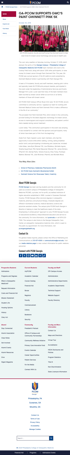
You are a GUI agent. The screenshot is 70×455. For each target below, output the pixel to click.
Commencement (30, 305)
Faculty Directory (54, 300)
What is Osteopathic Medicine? (8, 282)
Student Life (5, 303)
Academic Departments (56, 286)
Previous (21, 39)
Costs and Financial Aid (9, 293)
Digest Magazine (7, 362)
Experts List (6, 24)
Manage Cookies (35, 429)
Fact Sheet (6, 28)
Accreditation (52, 345)
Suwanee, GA (35, 403)
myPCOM (28, 271)
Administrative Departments (57, 281)
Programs (33, 453)
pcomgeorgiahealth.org (27, 228)
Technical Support (54, 290)
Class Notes (5, 338)
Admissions (5, 271)
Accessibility (35, 426)
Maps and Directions (55, 335)
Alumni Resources (7, 352)
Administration (53, 276)
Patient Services (30, 360)
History (5, 33)
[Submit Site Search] (51, 438)
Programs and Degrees (9, 276)
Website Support (54, 295)
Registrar (28, 295)
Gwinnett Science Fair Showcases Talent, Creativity (38, 174)
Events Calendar (30, 350)
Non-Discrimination (54, 367)
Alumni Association (7, 333)
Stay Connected (6, 328)
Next (67, 39)
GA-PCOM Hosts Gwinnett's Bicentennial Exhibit (37, 171)
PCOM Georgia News (11, 7)
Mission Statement (7, 298)
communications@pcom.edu (54, 240)
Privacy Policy (35, 422)
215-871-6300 (37, 240)
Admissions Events (49, 453)
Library (27, 310)
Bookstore (28, 315)
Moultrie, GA (35, 407)
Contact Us (52, 330)
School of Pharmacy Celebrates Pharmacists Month (38, 168)
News (4, 19)
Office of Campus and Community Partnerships (33, 334)
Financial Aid (29, 286)
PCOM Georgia (24, 187)
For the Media (29, 365)
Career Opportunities (32, 355)
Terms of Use (35, 419)
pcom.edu (51, 217)
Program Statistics (54, 357)
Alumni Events (6, 347)
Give (3, 357)
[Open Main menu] (2, 2)
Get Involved (5, 343)
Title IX (50, 362)
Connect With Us (30, 369)
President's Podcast (31, 328)
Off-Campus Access (55, 271)
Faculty (27, 300)
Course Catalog (30, 281)
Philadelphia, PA (35, 398)
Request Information (8, 288)
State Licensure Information (57, 372)
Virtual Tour (52, 340)
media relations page (29, 243)
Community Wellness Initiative (35, 340)
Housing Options (7, 308)
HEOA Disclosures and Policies (55, 351)
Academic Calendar (31, 276)
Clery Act (4, 317)
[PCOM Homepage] (35, 388)
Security (27, 319)
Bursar (27, 290)
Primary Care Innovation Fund (35, 345)
